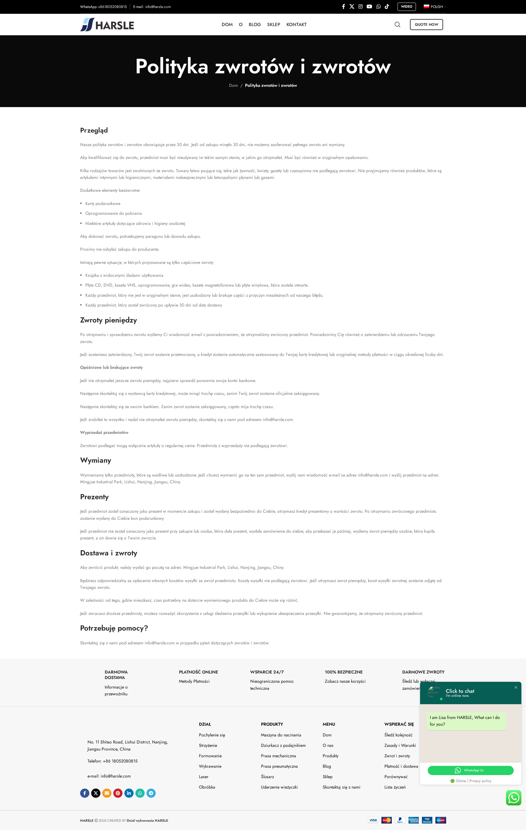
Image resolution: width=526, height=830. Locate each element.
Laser (203, 777)
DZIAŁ (205, 724)
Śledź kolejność (398, 735)
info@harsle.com (158, 7)
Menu (329, 724)
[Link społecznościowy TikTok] (387, 6)
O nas (328, 745)
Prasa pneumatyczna (279, 766)
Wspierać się (399, 724)
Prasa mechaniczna (278, 756)
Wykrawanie (210, 766)
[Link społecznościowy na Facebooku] (343, 6)
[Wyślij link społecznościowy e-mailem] (106, 793)
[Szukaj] (398, 24)
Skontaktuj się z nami (341, 787)
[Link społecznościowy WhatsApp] (378, 6)
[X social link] (351, 6)
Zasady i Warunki (400, 745)
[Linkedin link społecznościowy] (129, 793)
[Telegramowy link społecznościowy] (151, 793)
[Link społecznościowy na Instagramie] (360, 6)
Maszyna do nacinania (281, 735)
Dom (233, 85)
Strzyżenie (208, 745)
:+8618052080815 (112, 7)
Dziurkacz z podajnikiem (283, 745)
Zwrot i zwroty (397, 756)
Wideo (406, 6)
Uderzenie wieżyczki (279, 787)
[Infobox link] (114, 683)
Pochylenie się (212, 735)
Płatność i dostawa (401, 766)
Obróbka (207, 787)
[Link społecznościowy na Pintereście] (118, 793)
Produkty (272, 724)
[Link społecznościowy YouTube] (369, 6)
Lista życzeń (395, 787)
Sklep (328, 777)
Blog (327, 766)
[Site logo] (107, 24)
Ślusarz (267, 777)
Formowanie (210, 756)
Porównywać (396, 777)
